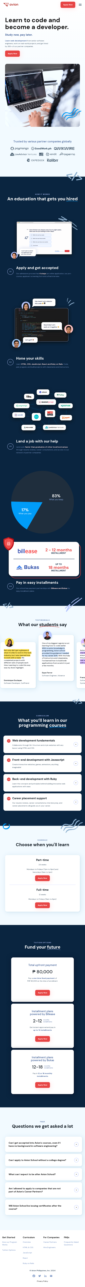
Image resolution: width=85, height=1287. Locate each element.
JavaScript (27, 1253)
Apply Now (68, 5)
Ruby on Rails (28, 1263)
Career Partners (50, 1242)
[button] (80, 5)
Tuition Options (8, 1250)
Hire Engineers (49, 1247)
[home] (10, 5)
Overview (27, 1242)
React (25, 1258)
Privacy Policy (42, 1281)
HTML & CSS (28, 1247)
